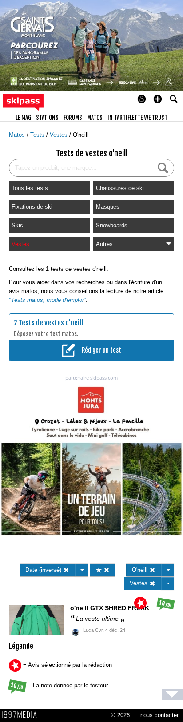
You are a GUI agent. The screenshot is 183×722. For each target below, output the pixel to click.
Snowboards (111, 225)
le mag (23, 117)
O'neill (80, 134)
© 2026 (120, 715)
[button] (158, 99)
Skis (17, 225)
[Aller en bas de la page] (172, 694)
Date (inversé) (44, 570)
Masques (107, 206)
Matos (18, 134)
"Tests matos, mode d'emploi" (47, 300)
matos (95, 117)
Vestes (59, 134)
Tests (38, 134)
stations (47, 117)
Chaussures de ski (120, 188)
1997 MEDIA (22, 715)
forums (73, 117)
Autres (104, 244)
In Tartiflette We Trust (137, 117)
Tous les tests (30, 188)
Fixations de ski (32, 206)
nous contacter (159, 715)
